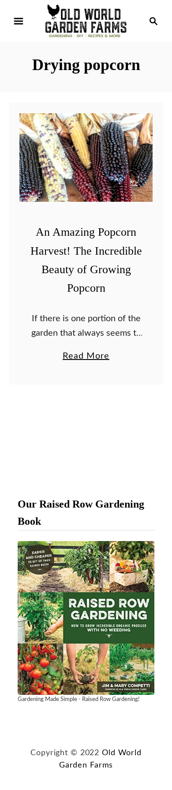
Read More (86, 357)
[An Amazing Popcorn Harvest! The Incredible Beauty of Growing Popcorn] (86, 157)
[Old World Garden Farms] (86, 20)
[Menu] (18, 21)
